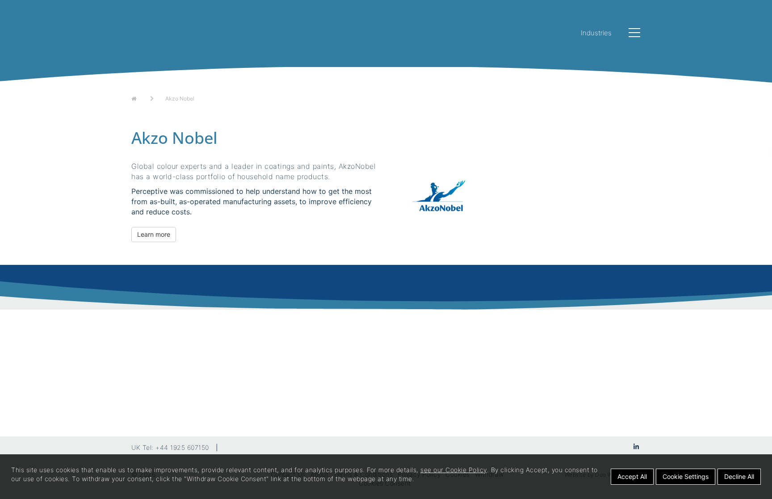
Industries (596, 33)
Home (139, 98)
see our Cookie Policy (453, 470)
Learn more (153, 234)
